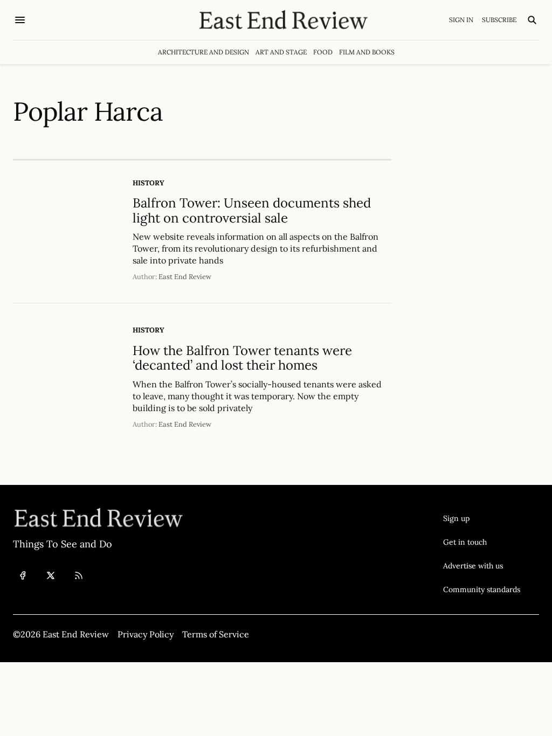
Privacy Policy (146, 634)
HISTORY (148, 183)
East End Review (184, 276)
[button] (481, 518)
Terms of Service (215, 634)
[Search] (532, 20)
